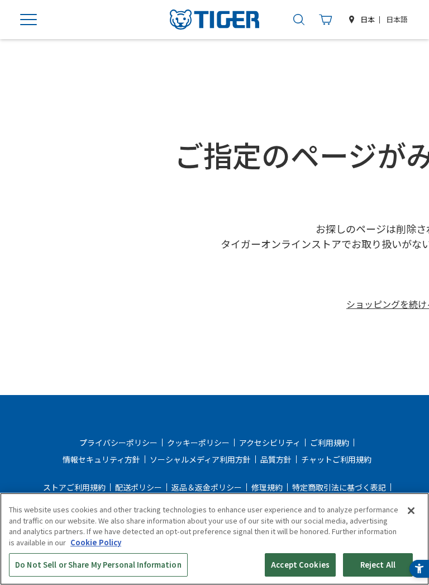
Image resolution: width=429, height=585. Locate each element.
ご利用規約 (329, 442)
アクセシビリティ (270, 442)
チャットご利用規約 (336, 459)
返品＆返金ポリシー (206, 487)
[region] (214, 539)
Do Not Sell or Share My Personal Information (98, 564)
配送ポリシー (138, 487)
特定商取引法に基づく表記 (339, 487)
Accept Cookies (300, 564)
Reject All (377, 564)
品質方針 (276, 459)
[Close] (411, 510)
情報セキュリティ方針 (101, 459)
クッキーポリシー (198, 442)
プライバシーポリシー (118, 442)
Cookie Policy (95, 542)
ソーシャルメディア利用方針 (200, 459)
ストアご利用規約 (74, 487)
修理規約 (267, 487)
